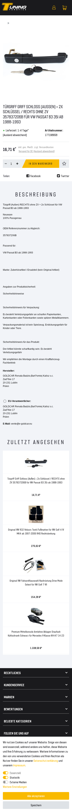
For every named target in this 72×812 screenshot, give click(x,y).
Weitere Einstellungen (15, 786)
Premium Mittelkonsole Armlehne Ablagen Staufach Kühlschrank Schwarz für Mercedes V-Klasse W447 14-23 (36, 633)
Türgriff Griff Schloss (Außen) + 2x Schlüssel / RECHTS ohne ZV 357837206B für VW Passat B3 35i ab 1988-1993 (36, 480)
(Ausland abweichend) (15, 135)
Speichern (36, 805)
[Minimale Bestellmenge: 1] (6, 163)
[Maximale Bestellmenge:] (17, 163)
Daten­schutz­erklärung (46, 760)
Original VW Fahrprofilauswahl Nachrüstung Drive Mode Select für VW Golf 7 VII (36, 582)
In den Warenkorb (40, 163)
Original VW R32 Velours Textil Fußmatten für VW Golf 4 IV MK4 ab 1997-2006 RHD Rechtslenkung (36, 531)
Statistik (15, 777)
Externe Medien (18, 782)
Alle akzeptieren (36, 796)
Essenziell (15, 773)
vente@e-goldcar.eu (21, 423)
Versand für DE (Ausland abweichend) (37, 151)
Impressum (19, 765)
